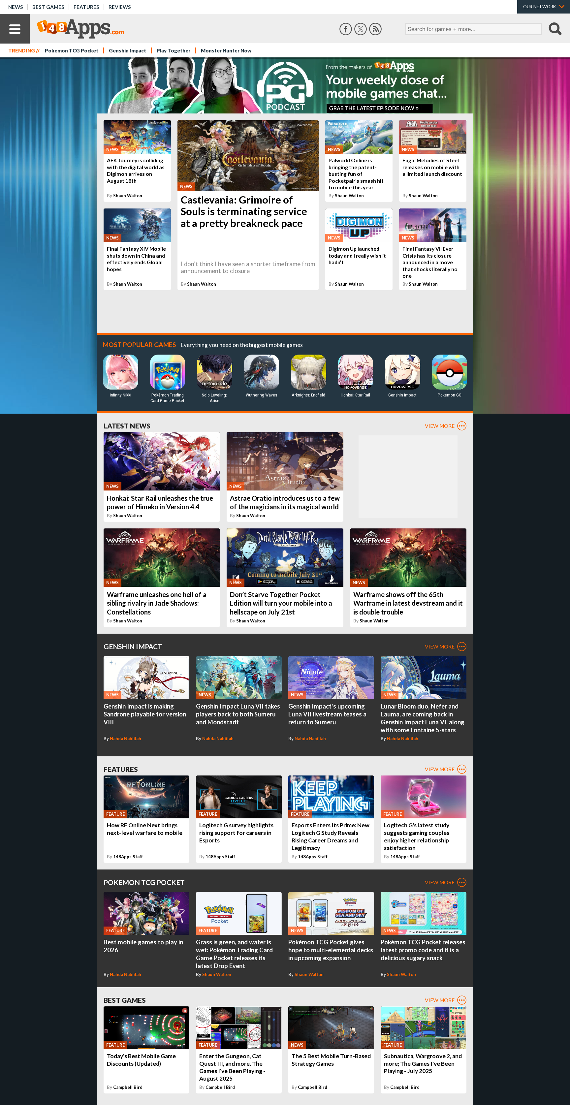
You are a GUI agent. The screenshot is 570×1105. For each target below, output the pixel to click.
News (15, 7)
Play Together (173, 50)
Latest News (127, 426)
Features (86, 7)
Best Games (48, 7)
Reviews (120, 7)
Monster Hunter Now (226, 50)
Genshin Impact (127, 50)
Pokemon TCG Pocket (71, 50)
